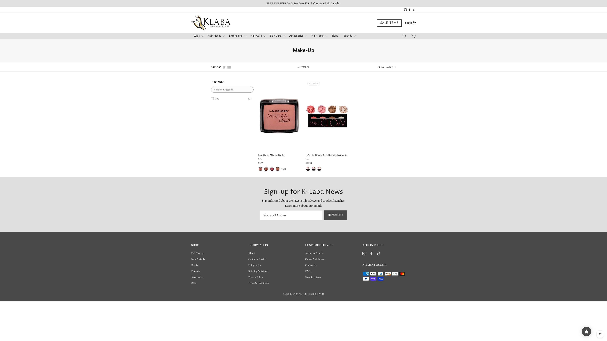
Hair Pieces (214, 36)
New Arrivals (198, 259)
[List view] (229, 67)
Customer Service (257, 259)
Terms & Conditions (258, 283)
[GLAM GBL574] (319, 169)
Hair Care (256, 36)
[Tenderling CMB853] (272, 169)
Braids (194, 265)
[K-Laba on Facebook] (371, 253)
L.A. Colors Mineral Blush (271, 155)
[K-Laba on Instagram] (364, 253)
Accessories (296, 36)
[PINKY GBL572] (313, 169)
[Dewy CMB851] (260, 169)
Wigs (197, 36)
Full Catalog (197, 253)
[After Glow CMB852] (266, 169)
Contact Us (310, 265)
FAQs (308, 271)
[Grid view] (224, 67)
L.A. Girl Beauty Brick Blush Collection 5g (326, 155)
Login (411, 23)
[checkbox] (233, 99)
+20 (283, 169)
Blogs (334, 36)
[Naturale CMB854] (277, 169)
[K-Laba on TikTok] (379, 253)
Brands (348, 36)
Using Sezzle (254, 265)
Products (195, 271)
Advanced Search (314, 253)
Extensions (235, 36)
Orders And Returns (315, 259)
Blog (193, 283)
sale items (389, 23)
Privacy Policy (255, 277)
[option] (303, 3)
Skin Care (275, 36)
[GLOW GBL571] (308, 169)
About (251, 253)
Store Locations (313, 277)
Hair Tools (317, 36)
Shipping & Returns (258, 271)
